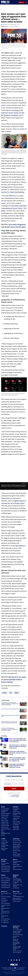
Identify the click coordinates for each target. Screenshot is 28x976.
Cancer (18, 24)
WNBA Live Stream (17, 951)
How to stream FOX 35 (5, 894)
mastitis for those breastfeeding (12, 192)
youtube (17, 960)
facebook (8, 960)
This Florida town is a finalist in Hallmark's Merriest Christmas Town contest (18, 746)
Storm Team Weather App (16, 827)
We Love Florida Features (5, 864)
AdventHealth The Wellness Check (17, 846)
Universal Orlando (5, 871)
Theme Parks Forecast (16, 819)
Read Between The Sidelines (17, 862)
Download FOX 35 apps (5, 909)
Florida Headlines (5, 809)
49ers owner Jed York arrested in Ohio (9, 709)
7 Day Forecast (16, 816)
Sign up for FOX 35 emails (5, 906)
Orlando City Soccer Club (17, 867)
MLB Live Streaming (17, 934)
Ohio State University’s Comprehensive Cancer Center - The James (14, 208)
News (16, 693)
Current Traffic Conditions (4, 843)
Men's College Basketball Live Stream (16, 944)
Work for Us (4, 901)
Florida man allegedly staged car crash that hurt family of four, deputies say (17, 759)
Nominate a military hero (5, 829)
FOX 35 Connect (16, 901)
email (19, 960)
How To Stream (5, 877)
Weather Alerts (16, 812)
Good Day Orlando (5, 880)
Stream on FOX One (16, 927)
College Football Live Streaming (16, 932)
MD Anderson (20, 546)
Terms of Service (15, 796)
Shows (3, 875)
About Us (4, 891)
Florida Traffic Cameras (4, 849)
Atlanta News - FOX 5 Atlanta (17, 885)
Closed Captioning (5, 919)
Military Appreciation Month (5, 832)
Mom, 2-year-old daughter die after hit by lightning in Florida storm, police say (17, 740)
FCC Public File (4, 920)
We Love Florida (16, 840)
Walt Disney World (5, 868)
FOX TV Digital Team (12, 24)
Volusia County (4, 827)
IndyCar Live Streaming (16, 940)
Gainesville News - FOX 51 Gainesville (17, 879)
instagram (14, 960)
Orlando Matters (5, 882)
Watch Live (21, 2)
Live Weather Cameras (16, 809)
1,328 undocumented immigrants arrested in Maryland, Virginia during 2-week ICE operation (9, 703)
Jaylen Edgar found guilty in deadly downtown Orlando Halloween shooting (16, 765)
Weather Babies (16, 844)
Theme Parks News (5, 866)
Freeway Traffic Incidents (4, 846)
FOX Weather (16, 824)
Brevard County (4, 815)
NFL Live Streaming (17, 929)
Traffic (3, 839)
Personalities (4, 900)
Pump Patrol (4, 840)
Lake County (4, 818)
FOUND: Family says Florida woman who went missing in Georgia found (9, 722)
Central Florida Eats (5, 887)
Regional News (16, 876)
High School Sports (17, 869)
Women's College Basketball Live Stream (17, 948)
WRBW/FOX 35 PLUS (4, 916)
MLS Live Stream (17, 952)
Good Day (16, 839)
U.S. (11, 693)
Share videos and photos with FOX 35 (17, 899)
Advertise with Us (5, 911)
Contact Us (3, 898)
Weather (15, 807)
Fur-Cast (15, 852)
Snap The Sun (16, 829)
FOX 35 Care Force (17, 842)
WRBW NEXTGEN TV (5, 913)
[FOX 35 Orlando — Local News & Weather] (5, 2)
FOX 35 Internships (5, 903)
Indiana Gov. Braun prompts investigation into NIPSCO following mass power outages (9, 729)
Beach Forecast (16, 821)
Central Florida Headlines (4, 811)
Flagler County (4, 817)
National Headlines (5, 813)
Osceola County (5, 824)
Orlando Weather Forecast (17, 814)
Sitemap (3, 835)
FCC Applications (5, 922)
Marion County (4, 820)
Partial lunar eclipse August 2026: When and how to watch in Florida (18, 753)
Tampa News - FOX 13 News (17, 882)
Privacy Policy (15, 795)
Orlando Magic (16, 864)
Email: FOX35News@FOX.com (18, 896)
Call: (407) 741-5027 (17, 893)
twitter (11, 960)
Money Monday (16, 855)
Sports (15, 859)
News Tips (16, 891)
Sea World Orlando (5, 869)
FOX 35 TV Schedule (5, 879)
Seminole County (5, 825)
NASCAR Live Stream (16, 937)
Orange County (4, 822)
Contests (4, 926)
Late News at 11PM (5, 884)
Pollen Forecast (16, 823)
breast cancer (18, 58)
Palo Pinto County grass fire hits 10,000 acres (10, 716)
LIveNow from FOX (5, 885)
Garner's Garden (16, 850)
